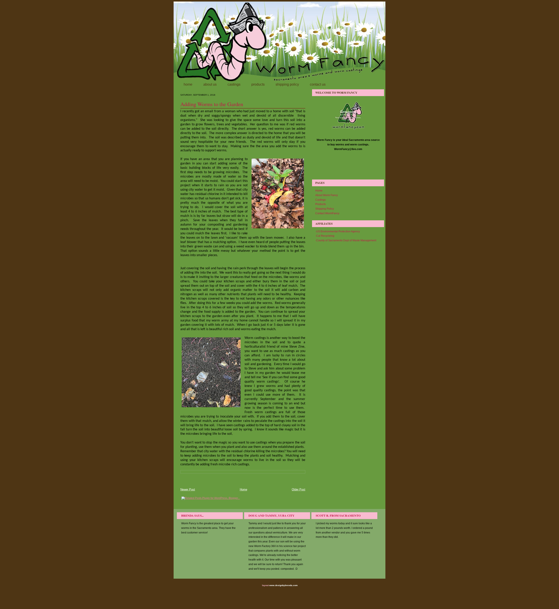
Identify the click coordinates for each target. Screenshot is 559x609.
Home (243, 489)
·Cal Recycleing (324, 236)
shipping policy (287, 84)
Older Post (298, 489)
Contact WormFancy (327, 213)
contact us (318, 84)
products (258, 84)
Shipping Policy (324, 208)
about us (210, 84)
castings (234, 84)
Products (320, 204)
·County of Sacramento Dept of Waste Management (345, 240)
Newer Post (187, 489)
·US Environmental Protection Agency (337, 231)
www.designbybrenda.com (283, 585)
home (188, 84)
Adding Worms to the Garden (211, 104)
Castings (320, 199)
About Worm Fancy (326, 195)
